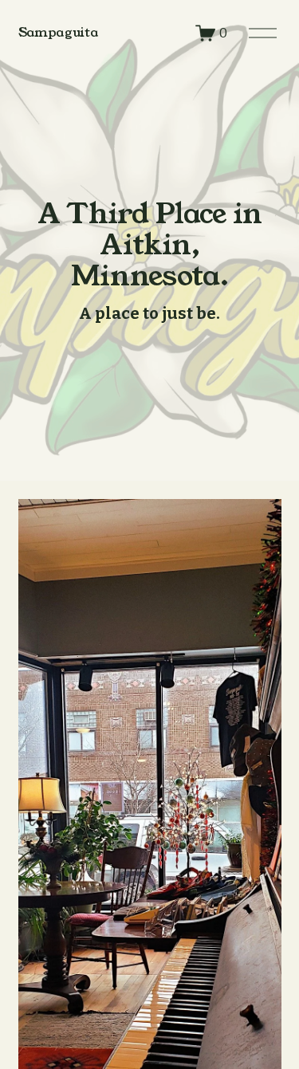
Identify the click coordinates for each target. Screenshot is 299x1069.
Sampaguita (58, 32)
